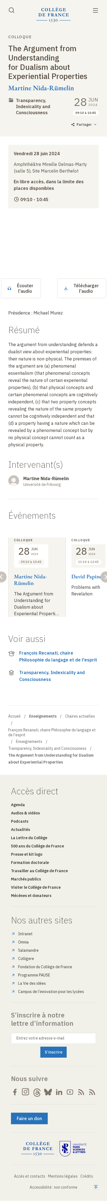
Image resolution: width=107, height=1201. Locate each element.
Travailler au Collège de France (39, 870)
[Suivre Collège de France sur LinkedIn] (59, 1092)
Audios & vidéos (25, 813)
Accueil (14, 716)
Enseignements (29, 741)
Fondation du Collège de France (45, 966)
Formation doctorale (30, 862)
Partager (84, 124)
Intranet (25, 933)
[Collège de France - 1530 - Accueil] (53, 15)
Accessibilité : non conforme (53, 1187)
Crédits (86, 1176)
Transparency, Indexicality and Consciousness (33, 106)
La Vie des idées (32, 983)
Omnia (23, 942)
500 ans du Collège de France (37, 846)
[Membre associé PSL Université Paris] (73, 1148)
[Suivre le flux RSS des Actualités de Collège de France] (81, 1092)
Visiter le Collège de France (36, 887)
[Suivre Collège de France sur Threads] (37, 1092)
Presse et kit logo (26, 854)
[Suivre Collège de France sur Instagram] (26, 1092)
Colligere (26, 958)
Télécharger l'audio (86, 288)
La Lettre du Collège (29, 837)
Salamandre (28, 950)
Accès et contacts (29, 1176)
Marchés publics (26, 879)
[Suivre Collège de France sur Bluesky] (48, 1092)
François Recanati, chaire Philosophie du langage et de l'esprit (58, 656)
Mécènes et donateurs (31, 895)
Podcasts (19, 821)
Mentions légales (63, 1176)
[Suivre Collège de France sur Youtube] (70, 1092)
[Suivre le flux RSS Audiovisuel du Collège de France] (92, 1092)
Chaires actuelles (80, 716)
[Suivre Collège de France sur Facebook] (15, 1092)
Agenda (18, 804)
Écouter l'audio (25, 288)
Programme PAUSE (34, 975)
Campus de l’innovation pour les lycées (51, 991)
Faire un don (29, 1118)
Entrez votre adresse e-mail (40, 1038)
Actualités (20, 829)
